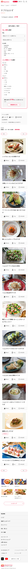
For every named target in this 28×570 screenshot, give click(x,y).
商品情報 (3, 513)
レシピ (2, 517)
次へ (24, 133)
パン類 (5, 82)
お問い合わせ (4, 542)
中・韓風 (6, 71)
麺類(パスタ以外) (7, 86)
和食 (5, 67)
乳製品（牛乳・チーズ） (9, 53)
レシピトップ (14, 503)
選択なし (6, 64)
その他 (5, 73)
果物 (5, 55)
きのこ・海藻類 (7, 50)
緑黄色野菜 (6, 45)
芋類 (5, 51)
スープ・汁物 (7, 92)
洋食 (5, 69)
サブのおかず (7, 90)
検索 (24, 1)
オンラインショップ (5, 539)
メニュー (26, 1)
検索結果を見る (14, 104)
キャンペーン (4, 524)
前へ (4, 133)
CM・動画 (3, 532)
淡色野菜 (6, 47)
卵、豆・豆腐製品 (8, 48)
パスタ (5, 84)
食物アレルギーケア (5, 521)
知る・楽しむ (4, 528)
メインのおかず (7, 88)
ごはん (5, 80)
